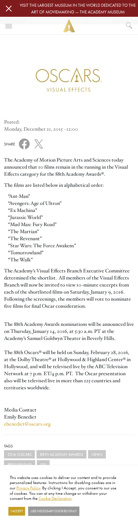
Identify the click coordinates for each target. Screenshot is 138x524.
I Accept (17, 511)
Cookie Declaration (55, 498)
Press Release (19, 464)
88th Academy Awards (61, 454)
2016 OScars (19, 454)
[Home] (69, 26)
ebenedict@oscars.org (27, 424)
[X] (38, 142)
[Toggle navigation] (8, 25)
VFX (43, 464)
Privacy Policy (28, 487)
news (96, 454)
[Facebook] (24, 143)
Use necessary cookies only (54, 511)
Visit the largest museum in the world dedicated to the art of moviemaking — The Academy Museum (78, 8)
